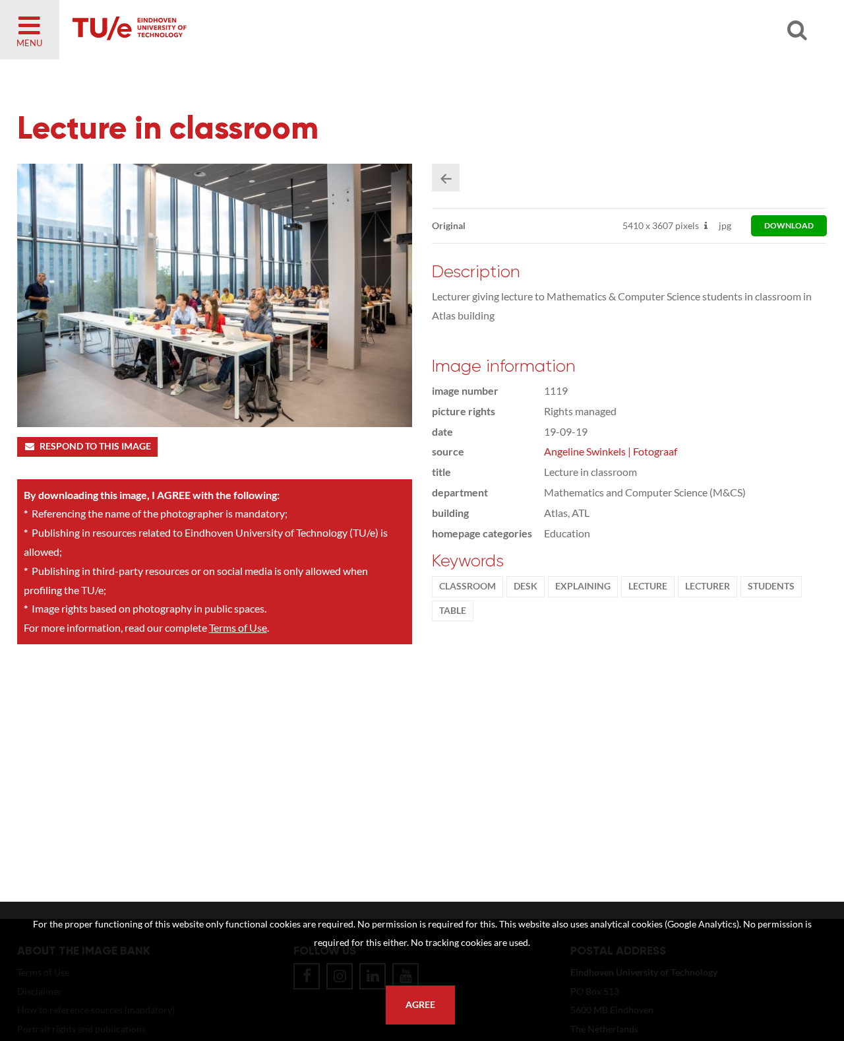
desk (525, 586)
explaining (583, 586)
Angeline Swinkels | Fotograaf (610, 451)
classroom (467, 586)
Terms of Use (238, 627)
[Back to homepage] (224, 29)
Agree (420, 1004)
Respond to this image (95, 446)
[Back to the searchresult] (446, 177)
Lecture (647, 586)
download (789, 225)
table (452, 610)
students (771, 586)
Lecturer (707, 586)
